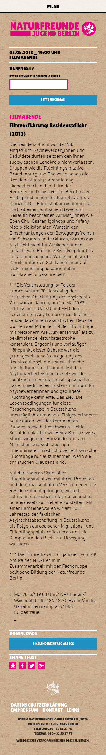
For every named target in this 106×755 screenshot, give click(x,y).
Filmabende (23, 57)
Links (73, 710)
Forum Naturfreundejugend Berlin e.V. (48, 719)
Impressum (25, 710)
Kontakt (52, 710)
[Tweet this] (33, 665)
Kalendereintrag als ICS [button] (53, 644)
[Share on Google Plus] (42, 665)
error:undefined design (58, 741)
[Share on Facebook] (23, 665)
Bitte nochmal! (53, 100)
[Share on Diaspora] (14, 665)
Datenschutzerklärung (39, 705)
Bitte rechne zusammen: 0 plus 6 (34, 76)
